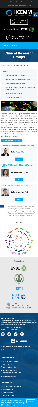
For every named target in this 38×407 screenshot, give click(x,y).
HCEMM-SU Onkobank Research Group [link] (15, 186)
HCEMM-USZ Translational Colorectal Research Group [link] (17, 165)
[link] (35, 14)
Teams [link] (8, 65)
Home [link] (3, 65)
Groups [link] (5, 71)
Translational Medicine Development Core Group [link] (18, 146)
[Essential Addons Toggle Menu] (19, 45)
